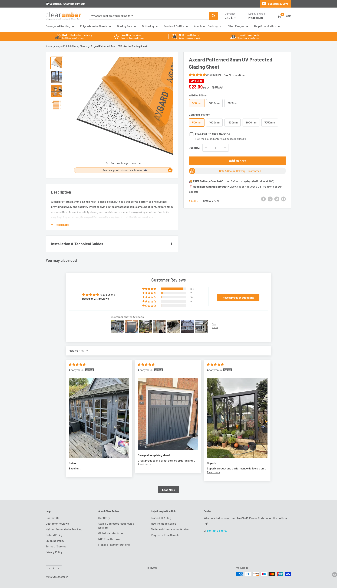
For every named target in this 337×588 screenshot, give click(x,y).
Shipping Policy (55, 540)
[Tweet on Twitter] (276, 198)
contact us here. (217, 530)
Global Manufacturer (110, 533)
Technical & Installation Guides (170, 529)
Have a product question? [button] (238, 297)
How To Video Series (163, 523)
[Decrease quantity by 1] (206, 147)
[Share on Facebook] (263, 198)
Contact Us (52, 518)
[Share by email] (283, 198)
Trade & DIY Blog (161, 518)
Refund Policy (54, 535)
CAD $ (51, 568)
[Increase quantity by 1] (225, 147)
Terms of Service (56, 546)
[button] (197, 74)
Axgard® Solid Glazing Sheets (72, 46)
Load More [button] (168, 489)
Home (49, 46)
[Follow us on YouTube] (334, 574)
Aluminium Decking (206, 26)
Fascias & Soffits (174, 26)
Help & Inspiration (265, 26)
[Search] (213, 16)
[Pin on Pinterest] (270, 198)
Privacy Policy (54, 552)
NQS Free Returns (109, 539)
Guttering (148, 26)
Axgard (193, 200)
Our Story (104, 518)
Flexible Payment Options (114, 544)
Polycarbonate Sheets (93, 26)
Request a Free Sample (165, 535)
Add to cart (237, 161)
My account (255, 17)
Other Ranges (235, 26)
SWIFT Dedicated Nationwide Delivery (116, 525)
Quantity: (194, 147)
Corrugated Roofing (58, 26)
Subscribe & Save (278, 3)
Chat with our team (74, 3)
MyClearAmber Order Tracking (64, 529)
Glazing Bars (124, 26)
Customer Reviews (57, 523)
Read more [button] (144, 464)
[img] (77, 364)
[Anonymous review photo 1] (99, 417)
